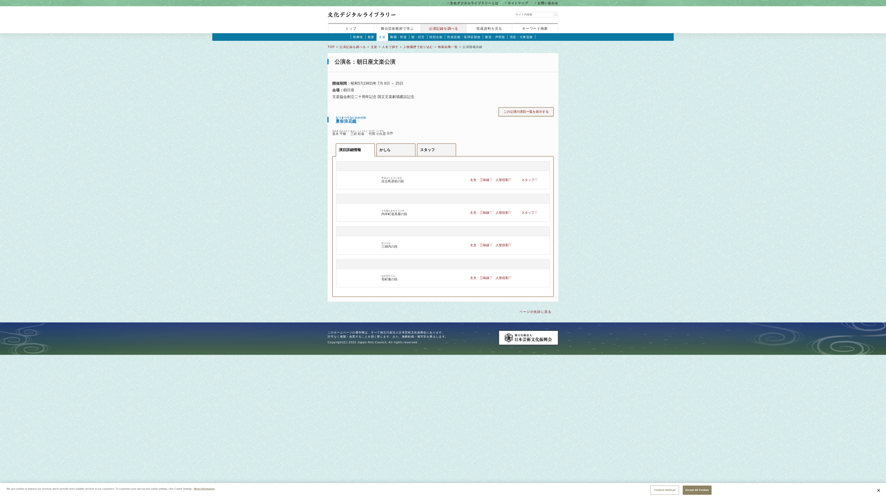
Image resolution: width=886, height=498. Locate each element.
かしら (385, 150)
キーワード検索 (535, 28)
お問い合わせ (548, 3)
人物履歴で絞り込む (418, 47)
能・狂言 (418, 37)
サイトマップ (518, 3)
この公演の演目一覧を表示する (526, 111)
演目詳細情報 (350, 150)
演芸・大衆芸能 (521, 37)
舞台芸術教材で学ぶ (397, 28)
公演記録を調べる (443, 28)
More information (204, 488)
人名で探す (390, 47)
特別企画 (436, 37)
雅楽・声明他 (495, 37)
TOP (331, 47)
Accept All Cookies (697, 490)
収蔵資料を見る (489, 28)
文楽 (382, 37)
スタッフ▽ (529, 180)
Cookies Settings (664, 490)
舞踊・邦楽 (398, 37)
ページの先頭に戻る (535, 312)
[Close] (879, 490)
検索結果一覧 (448, 47)
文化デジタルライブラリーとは (474, 3)
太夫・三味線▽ (481, 180)
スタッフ (427, 150)
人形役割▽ (504, 180)
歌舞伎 (358, 37)
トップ (350, 28)
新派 (371, 37)
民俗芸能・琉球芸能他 (463, 37)
